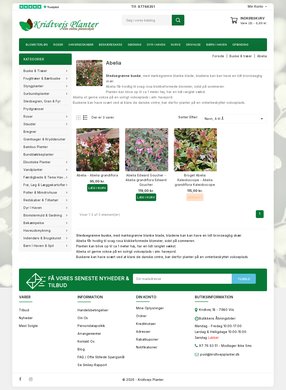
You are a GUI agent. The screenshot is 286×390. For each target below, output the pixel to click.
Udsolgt (195, 197)
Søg (178, 20)
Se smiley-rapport (92, 365)
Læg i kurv (97, 188)
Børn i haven (216, 44)
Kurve (176, 44)
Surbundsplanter (36, 93)
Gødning (135, 44)
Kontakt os (86, 341)
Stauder (29, 124)
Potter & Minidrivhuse (40, 192)
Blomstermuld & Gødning (42, 215)
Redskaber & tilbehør (40, 200)
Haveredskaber (81, 44)
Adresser (143, 331)
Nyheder (26, 318)
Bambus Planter (35, 147)
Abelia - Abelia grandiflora (97, 175)
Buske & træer (35, 71)
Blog (81, 349)
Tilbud (24, 310)
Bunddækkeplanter (38, 154)
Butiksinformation (214, 297)
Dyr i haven (156, 44)
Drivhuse (193, 44)
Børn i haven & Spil (38, 246)
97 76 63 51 (208, 346)
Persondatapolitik (91, 326)
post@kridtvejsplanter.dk (220, 354)
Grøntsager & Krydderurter (44, 139)
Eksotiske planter (37, 162)
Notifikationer (146, 347)
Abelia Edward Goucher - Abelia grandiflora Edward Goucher (146, 180)
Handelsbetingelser (93, 310)
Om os (83, 318)
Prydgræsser (33, 109)
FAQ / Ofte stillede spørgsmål (101, 357)
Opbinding (240, 44)
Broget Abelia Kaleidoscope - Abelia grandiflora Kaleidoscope (195, 180)
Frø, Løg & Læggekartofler (44, 185)
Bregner (29, 132)
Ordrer (141, 316)
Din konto (146, 297)
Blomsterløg (37, 44)
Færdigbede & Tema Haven (45, 177)
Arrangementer (89, 333)
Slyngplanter (33, 86)
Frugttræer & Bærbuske (42, 78)
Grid (79, 117)
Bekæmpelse (33, 223)
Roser (58, 44)
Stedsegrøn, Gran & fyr (42, 101)
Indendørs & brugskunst (42, 238)
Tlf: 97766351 (143, 6)
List (85, 117)
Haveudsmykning (36, 230)
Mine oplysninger (150, 308)
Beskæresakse (110, 44)
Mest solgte (28, 326)
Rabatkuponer (147, 339)
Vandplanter (33, 170)
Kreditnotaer (146, 324)
